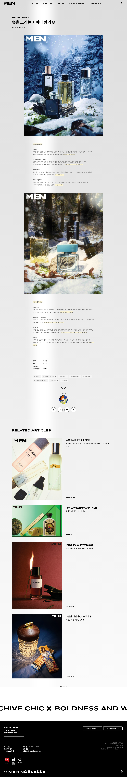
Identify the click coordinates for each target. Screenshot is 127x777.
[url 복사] (73, 409)
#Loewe (36, 376)
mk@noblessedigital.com (32, 751)
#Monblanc (63, 376)
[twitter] (60, 409)
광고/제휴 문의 (8, 749)
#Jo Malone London (49, 376)
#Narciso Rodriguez (40, 380)
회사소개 (6, 747)
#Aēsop (64, 380)
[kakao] (66, 409)
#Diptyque (86, 376)
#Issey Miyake (75, 376)
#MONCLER (54, 380)
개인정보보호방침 (9, 751)
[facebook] (53, 409)
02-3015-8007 (34, 747)
